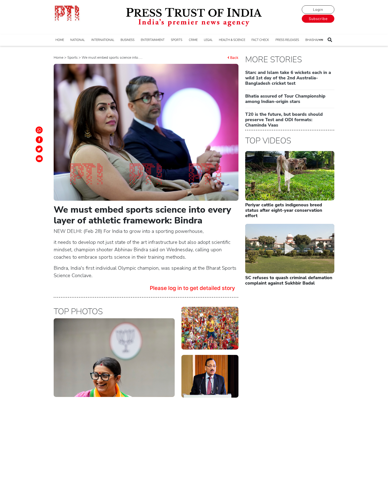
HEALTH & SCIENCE (232, 40)
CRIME (193, 40)
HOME (59, 40)
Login (318, 9)
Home (58, 57)
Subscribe (318, 18)
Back (234, 57)
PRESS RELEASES (287, 40)
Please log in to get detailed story (192, 288)
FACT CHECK (260, 40)
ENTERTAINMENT (153, 40)
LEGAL (208, 40)
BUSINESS (127, 40)
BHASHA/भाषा (314, 40)
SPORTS (176, 40)
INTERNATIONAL (102, 40)
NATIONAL (77, 40)
